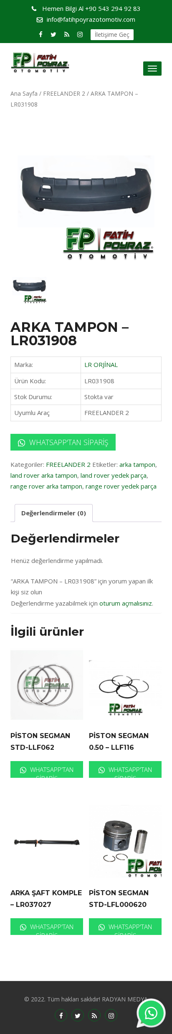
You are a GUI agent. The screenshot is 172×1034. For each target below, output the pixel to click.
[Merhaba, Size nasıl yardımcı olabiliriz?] (151, 1013)
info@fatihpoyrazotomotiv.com (91, 19)
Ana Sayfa (24, 93)
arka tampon (137, 464)
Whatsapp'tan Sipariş (67, 442)
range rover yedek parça (121, 486)
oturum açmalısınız (125, 603)
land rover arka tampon (43, 475)
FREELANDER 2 (64, 93)
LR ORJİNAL (101, 364)
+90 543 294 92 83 (91, 8)
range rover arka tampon (46, 486)
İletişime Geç (112, 34)
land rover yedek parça (114, 475)
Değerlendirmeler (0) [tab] (53, 513)
